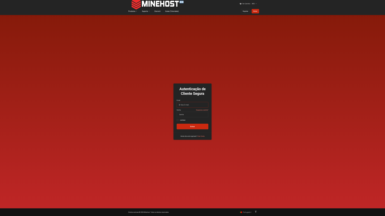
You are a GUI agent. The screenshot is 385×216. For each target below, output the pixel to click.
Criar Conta (201, 136)
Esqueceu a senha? (202, 110)
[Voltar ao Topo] (255, 211)
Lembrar (182, 120)
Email (178, 100)
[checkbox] (177, 120)
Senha (179, 110)
